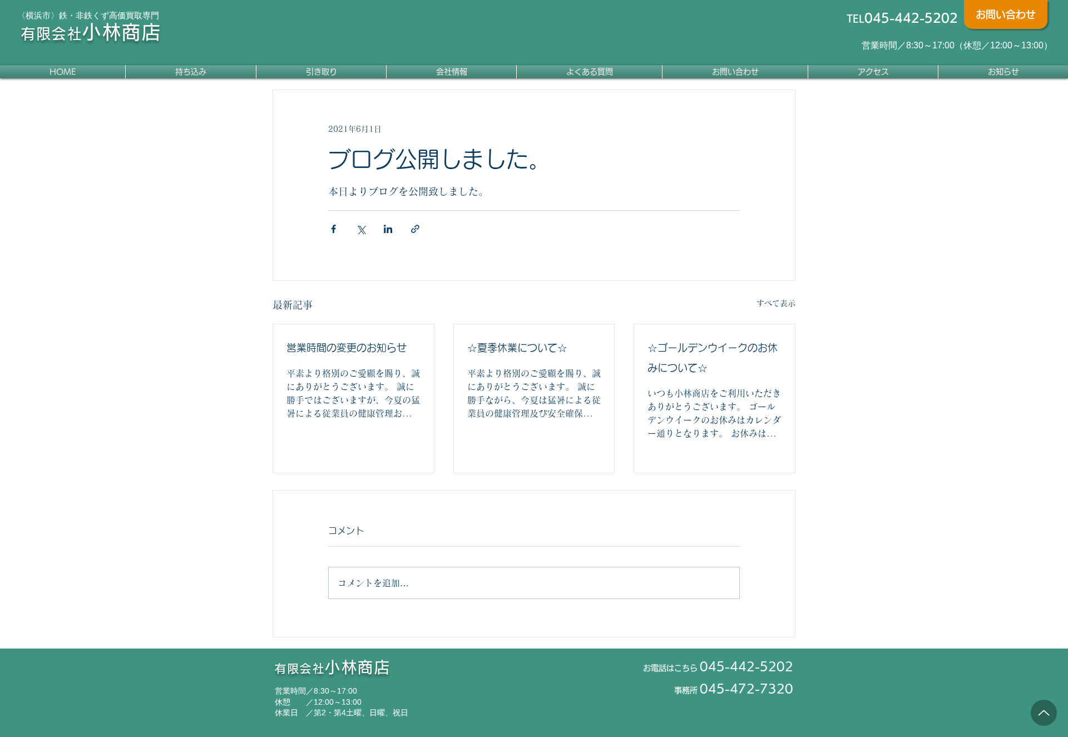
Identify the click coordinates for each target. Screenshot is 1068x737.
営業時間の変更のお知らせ (346, 348)
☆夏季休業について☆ (517, 348)
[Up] (1044, 713)
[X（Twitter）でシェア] (360, 229)
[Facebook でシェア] (333, 229)
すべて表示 (775, 303)
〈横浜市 (34, 15)
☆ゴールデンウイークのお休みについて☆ (712, 358)
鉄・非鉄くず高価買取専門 (109, 15)
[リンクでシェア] (415, 229)
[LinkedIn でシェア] (388, 229)
